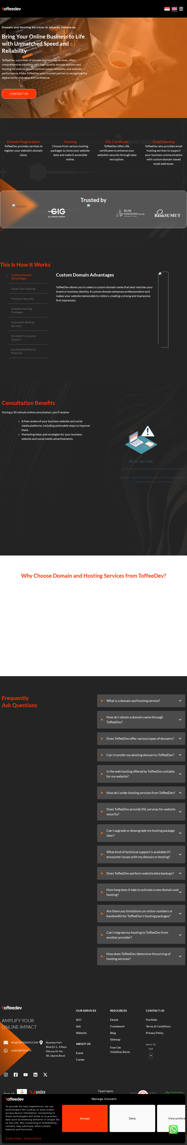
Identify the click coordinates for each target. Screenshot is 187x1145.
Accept (85, 1118)
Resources (118, 1010)
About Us (83, 1043)
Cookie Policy (13, 1138)
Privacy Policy (32, 1138)
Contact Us (155, 1010)
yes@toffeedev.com (24, 1042)
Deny (132, 1118)
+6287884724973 (21, 1050)
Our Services (86, 1010)
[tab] (28, 276)
